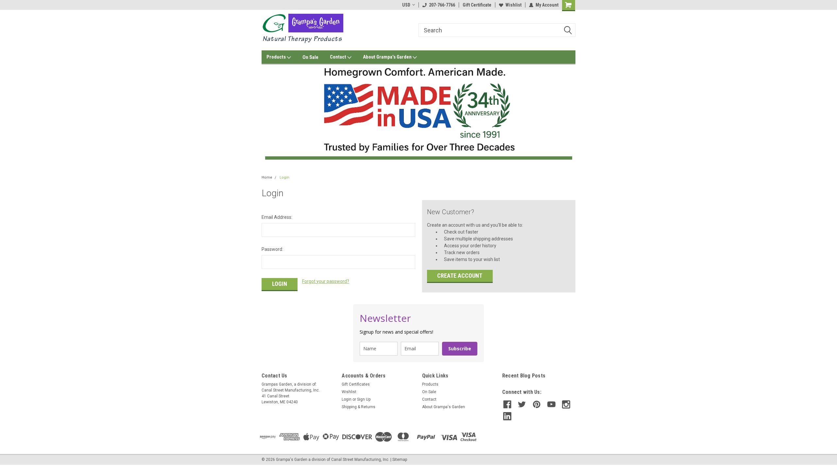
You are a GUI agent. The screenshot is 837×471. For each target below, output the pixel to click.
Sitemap (399, 459)
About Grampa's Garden (388, 57)
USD (406, 5)
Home (267, 177)
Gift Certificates (356, 384)
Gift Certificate (477, 5)
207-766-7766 (442, 5)
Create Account (459, 275)
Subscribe (459, 348)
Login (284, 177)
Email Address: (277, 217)
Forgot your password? (325, 281)
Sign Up (363, 399)
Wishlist (513, 5)
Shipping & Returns (358, 407)
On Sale (310, 57)
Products (276, 57)
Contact (338, 57)
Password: (272, 249)
